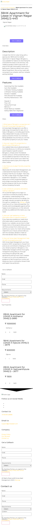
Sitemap (17, 480)
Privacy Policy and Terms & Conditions (13, 297)
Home (2, 7)
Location (4, 511)
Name (3, 274)
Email (3, 279)
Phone (4, 284)
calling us (23, 202)
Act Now (5, 300)
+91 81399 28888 (7, 414)
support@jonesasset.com (10, 424)
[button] (16, 4)
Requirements (6, 289)
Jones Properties (10, 7)
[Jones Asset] (5, 2)
